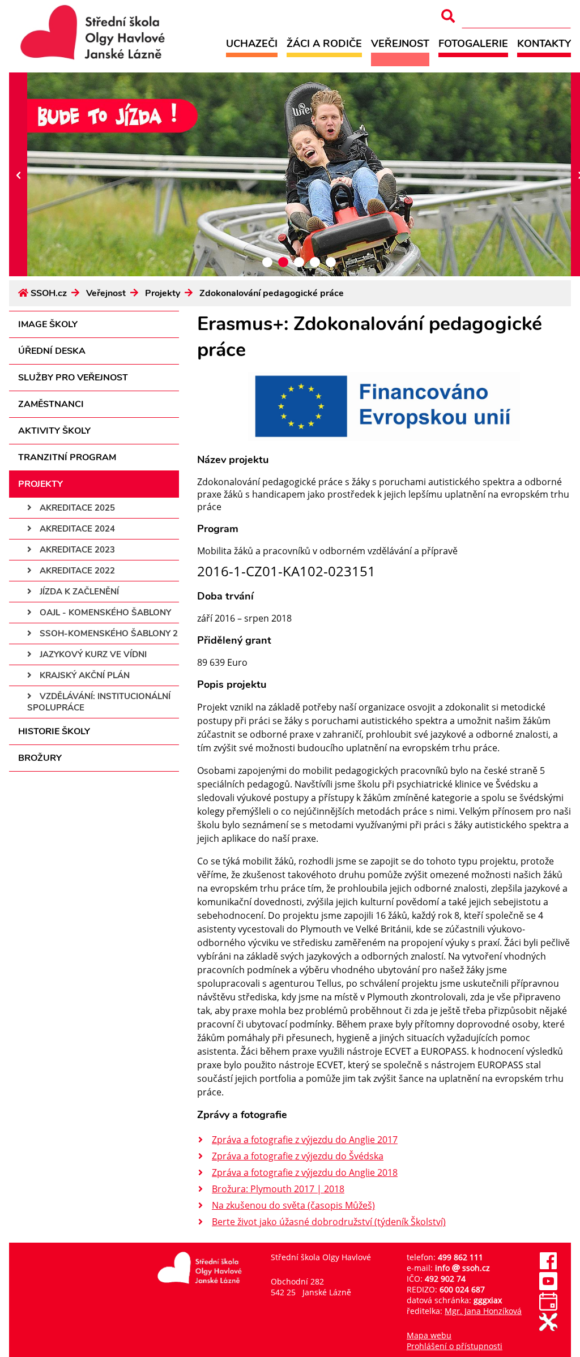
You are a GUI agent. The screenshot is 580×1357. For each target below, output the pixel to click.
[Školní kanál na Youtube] (548, 1287)
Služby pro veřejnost (73, 377)
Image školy (48, 324)
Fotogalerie (473, 43)
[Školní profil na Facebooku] (548, 1266)
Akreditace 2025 (76, 507)
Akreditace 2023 (76, 549)
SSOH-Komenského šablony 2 (107, 633)
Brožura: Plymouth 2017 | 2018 (278, 1189)
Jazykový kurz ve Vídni (92, 654)
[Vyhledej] (448, 16)
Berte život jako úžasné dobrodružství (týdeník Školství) (329, 1221)
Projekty (162, 293)
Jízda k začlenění (78, 591)
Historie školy (54, 731)
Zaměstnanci (51, 404)
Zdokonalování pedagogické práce (271, 293)
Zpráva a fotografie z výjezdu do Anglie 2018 (305, 1172)
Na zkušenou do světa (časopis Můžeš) (293, 1205)
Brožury (40, 758)
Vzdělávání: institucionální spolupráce (98, 702)
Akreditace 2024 (76, 528)
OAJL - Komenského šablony (104, 612)
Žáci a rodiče (324, 43)
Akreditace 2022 (76, 570)
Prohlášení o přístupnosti (454, 1346)
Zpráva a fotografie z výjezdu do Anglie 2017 (305, 1139)
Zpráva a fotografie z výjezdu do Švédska (297, 1156)
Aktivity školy (54, 431)
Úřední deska (52, 351)
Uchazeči (252, 43)
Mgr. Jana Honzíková (483, 1310)
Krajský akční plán (83, 675)
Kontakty (544, 43)
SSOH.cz (49, 293)
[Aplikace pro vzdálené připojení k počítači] (548, 1327)
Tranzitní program (67, 457)
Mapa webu (429, 1335)
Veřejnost (400, 43)
